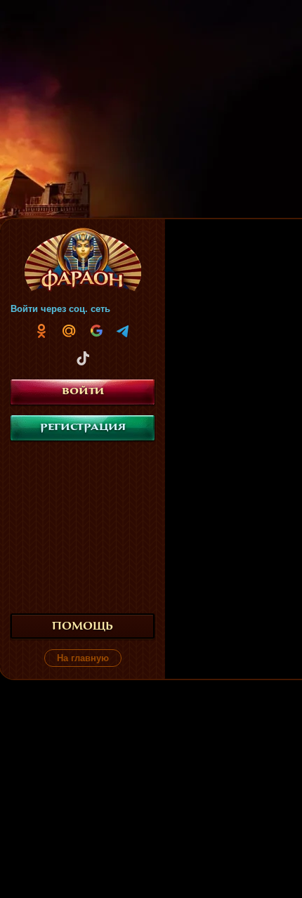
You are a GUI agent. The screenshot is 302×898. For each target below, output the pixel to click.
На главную (83, 658)
